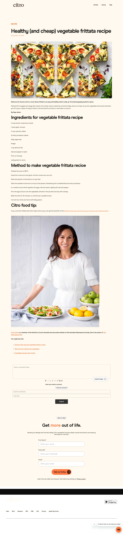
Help (110, 5)
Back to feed (61, 418)
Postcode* (41, 450)
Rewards (20, 511)
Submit (61, 401)
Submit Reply (99, 379)
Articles (95, 5)
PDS (27, 511)
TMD (32, 511)
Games (104, 5)
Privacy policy (81, 479)
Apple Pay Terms (54, 511)
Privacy (44, 511)
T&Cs (13, 511)
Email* (40, 459)
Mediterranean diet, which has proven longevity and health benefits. (86, 211)
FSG (37, 511)
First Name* (42, 440)
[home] (18, 5)
